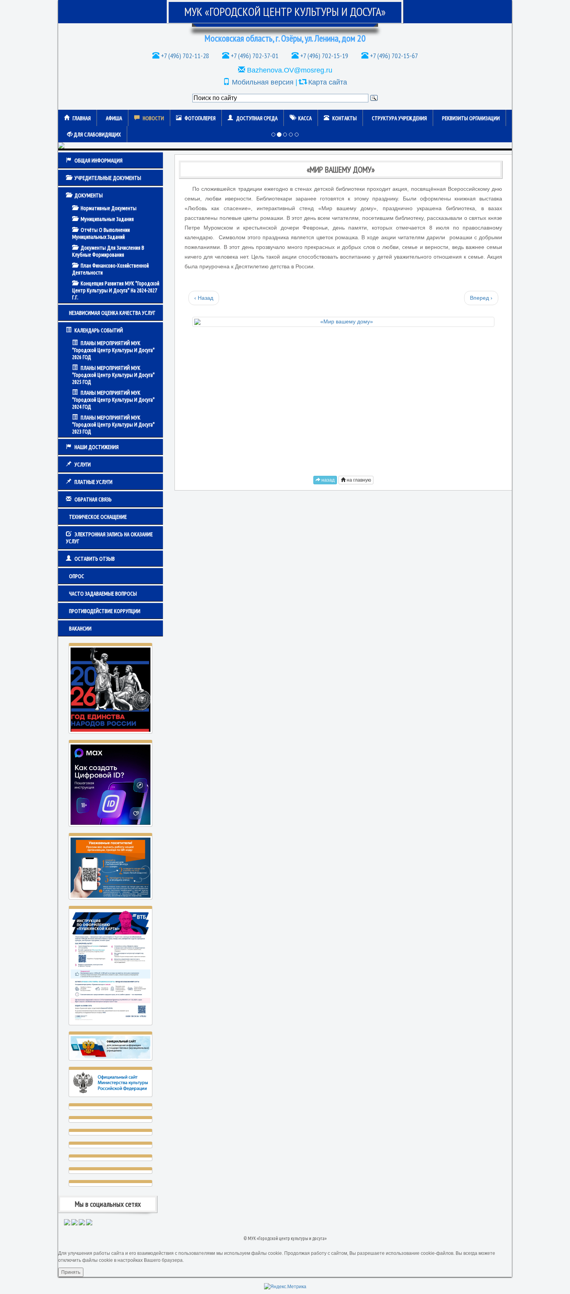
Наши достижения (96, 447)
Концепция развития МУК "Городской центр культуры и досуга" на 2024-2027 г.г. (115, 290)
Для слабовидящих (97, 134)
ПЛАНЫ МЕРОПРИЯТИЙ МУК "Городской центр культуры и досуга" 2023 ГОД (113, 425)
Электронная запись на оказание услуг (109, 537)
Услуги (82, 464)
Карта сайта (327, 82)
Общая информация (98, 160)
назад (327, 480)
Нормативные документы (108, 208)
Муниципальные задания (107, 219)
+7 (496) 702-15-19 (323, 55)
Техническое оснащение (98, 517)
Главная (82, 118)
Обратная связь (93, 499)
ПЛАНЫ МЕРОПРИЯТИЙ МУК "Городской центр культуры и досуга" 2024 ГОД (113, 400)
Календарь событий (98, 330)
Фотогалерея (200, 118)
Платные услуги (93, 482)
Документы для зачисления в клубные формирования (108, 251)
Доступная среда (257, 118)
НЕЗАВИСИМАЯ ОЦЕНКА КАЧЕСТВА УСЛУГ (112, 313)
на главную (358, 480)
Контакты (344, 118)
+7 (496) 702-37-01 (253, 55)
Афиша (114, 118)
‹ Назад (203, 298)
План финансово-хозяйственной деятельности (110, 269)
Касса (305, 118)
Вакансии (80, 628)
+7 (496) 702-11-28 (184, 55)
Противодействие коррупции (104, 611)
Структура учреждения (399, 118)
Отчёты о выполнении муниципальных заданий (101, 233)
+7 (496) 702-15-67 (393, 55)
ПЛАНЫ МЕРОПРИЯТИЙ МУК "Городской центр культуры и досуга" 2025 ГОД (113, 375)
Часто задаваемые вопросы (103, 594)
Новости (153, 118)
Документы (88, 195)
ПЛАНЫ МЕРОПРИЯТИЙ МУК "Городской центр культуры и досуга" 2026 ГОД (113, 350)
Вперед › (481, 298)
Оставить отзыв (94, 559)
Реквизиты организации (471, 118)
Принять (70, 1272)
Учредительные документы (107, 178)
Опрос (76, 576)
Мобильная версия (263, 82)
